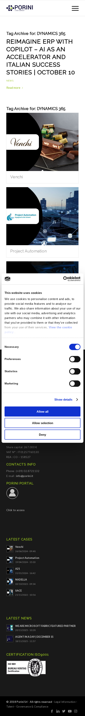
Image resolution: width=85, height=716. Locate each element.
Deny (42, 434)
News (9, 80)
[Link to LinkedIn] (58, 711)
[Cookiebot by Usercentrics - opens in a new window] (63, 278)
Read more (13, 87)
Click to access (15, 510)
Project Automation (28, 251)
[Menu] (73, 8)
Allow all (42, 411)
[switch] (74, 359)
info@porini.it (24, 476)
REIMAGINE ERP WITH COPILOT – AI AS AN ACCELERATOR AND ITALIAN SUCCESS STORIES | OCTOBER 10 (40, 57)
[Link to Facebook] (52, 711)
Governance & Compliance (32, 706)
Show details (63, 399)
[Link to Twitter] (64, 711)
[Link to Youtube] (70, 711)
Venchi (16, 177)
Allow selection (42, 423)
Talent (10, 706)
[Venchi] (42, 142)
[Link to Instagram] (76, 711)
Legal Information (65, 701)
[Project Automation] (42, 216)
